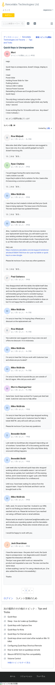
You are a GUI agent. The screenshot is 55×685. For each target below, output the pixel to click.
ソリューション (26, 676)
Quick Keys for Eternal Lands (20, 634)
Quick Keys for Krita (16, 630)
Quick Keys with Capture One (20, 625)
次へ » (32, 591)
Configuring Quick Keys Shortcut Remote (25, 646)
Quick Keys (12, 617)
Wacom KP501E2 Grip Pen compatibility (24, 654)
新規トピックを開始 (43, 37)
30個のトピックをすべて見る (19, 663)
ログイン (8, 598)
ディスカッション (11, 37)
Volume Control (14, 658)
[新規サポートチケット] (28, 23)
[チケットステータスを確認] (35, 23)
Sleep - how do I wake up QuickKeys (22, 621)
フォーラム (40, 676)
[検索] (22, 23)
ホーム (12, 676)
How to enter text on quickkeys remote (24, 650)
